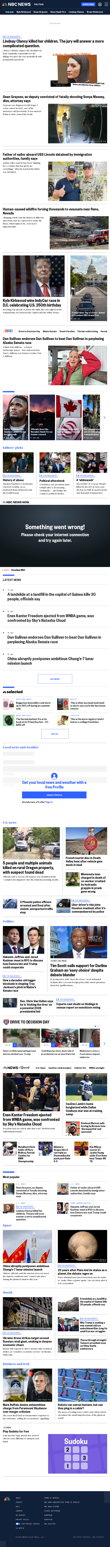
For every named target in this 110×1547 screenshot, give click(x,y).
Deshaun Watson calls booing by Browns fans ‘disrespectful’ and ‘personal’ (93, 1127)
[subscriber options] (100, 4)
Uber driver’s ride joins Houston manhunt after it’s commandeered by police (88, 907)
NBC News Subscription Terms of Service (61, 1502)
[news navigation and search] (106, 4)
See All (55, 733)
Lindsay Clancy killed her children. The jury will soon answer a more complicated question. (31, 1215)
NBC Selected (49, 1524)
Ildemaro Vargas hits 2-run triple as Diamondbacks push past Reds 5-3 (62, 1154)
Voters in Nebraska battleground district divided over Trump (19, 1052)
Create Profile (54, 795)
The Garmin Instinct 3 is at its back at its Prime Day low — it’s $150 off (32, 721)
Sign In (49, 802)
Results (104, 331)
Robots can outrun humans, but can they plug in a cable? (80, 1406)
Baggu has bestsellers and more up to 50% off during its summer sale (33, 705)
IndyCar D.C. (80, 1067)
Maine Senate (50, 331)
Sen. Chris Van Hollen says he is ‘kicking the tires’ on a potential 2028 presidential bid (36, 1006)
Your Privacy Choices (30, 1524)
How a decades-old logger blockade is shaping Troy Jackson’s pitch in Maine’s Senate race (19, 985)
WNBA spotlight (96, 1067)
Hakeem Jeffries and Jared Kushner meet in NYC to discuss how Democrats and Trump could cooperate (23, 962)
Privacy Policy (22, 1520)
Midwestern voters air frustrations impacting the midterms (93, 1054)
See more (55, 679)
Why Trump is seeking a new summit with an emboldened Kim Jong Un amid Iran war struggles (93, 1327)
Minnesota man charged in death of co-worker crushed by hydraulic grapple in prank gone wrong (93, 882)
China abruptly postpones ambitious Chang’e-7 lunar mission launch (50, 661)
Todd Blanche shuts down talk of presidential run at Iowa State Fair (58, 1052)
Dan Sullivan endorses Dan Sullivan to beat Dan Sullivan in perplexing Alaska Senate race (53, 340)
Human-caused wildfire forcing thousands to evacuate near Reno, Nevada (51, 211)
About (18, 1498)
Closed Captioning (52, 1511)
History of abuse (13, 480)
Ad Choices (20, 1515)
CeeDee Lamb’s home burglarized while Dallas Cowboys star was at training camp (84, 1109)
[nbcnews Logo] (7, 1499)
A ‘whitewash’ (85, 480)
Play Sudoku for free (16, 1431)
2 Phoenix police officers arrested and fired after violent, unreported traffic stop (36, 907)
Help (17, 1507)
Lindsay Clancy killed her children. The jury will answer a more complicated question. (53, 43)
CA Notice (20, 1528)
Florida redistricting (87, 331)
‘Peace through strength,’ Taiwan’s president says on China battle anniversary (93, 1344)
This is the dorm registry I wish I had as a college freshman (87, 720)
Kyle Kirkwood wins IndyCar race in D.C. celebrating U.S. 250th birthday (32, 303)
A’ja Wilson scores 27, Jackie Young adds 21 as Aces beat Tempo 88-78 (98, 1154)
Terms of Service (51, 1498)
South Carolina (67, 331)
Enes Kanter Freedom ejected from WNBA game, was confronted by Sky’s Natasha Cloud (50, 618)
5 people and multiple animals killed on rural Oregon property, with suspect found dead (28, 867)
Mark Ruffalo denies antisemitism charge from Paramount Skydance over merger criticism (25, 1408)
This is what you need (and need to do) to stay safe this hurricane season (87, 705)
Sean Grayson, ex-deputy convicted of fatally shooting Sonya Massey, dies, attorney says (54, 98)
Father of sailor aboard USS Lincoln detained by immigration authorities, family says (47, 156)
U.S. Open (41, 1067)
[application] (79, 233)
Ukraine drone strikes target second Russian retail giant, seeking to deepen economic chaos (27, 1341)
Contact (19, 1502)
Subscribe (48, 1515)
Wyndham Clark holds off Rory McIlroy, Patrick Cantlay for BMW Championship (26, 1154)
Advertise (48, 1520)
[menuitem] (39, 4)
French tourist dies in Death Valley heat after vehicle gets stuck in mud (84, 861)
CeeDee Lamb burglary (59, 1067)
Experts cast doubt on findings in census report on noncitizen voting (78, 1005)
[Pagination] (95, 1026)
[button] (79, 233)
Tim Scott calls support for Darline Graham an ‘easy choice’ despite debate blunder (78, 970)
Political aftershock (52, 480)
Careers (19, 1511)
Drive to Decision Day (29, 331)
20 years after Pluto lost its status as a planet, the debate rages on (82, 1271)
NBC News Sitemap (51, 1507)
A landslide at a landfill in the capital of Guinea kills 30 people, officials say (51, 596)
